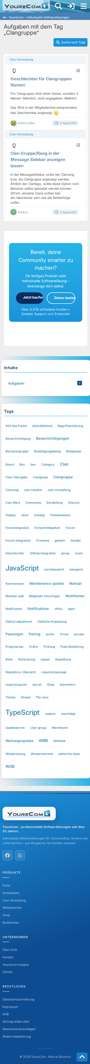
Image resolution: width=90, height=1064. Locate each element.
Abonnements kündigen (19, 1029)
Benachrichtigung (18, 438)
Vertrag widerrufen (15, 1021)
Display (11, 515)
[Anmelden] (71, 6)
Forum (70, 528)
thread (25, 697)
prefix (50, 634)
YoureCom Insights (15, 965)
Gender (75, 540)
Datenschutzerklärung (18, 999)
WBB (43, 740)
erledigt (39, 515)
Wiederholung (15, 754)
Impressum (10, 1007)
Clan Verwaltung (21, 59)
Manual (75, 583)
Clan (64, 464)
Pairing (34, 634)
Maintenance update (47, 583)
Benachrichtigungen (52, 438)
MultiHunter (10, 922)
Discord (73, 502)
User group (38, 728)
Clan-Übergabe (17, 477)
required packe (16, 684)
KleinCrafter (26, 123)
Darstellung (54, 502)
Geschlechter (15, 553)
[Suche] (59, 6)
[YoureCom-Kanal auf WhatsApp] (20, 855)
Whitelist (59, 741)
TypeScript (23, 712)
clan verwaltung (59, 490)
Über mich (9, 950)
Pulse (6, 885)
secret (37, 684)
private (79, 634)
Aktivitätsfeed (42, 426)
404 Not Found (16, 426)
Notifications (38, 608)
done (25, 515)
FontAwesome (60, 515)
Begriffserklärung (70, 426)
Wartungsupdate (19, 740)
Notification (14, 609)
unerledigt (68, 714)
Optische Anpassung (52, 621)
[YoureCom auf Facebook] (7, 855)
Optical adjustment (19, 621)
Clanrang (12, 490)
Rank (9, 659)
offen (58, 609)
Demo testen (64, 298)
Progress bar (15, 647)
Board (10, 464)
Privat (64, 634)
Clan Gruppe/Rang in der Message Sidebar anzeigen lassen (37, 159)
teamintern (67, 684)
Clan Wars (13, 502)
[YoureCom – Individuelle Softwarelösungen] (26, 5)
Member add (15, 596)
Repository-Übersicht (21, 672)
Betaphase (73, 451)
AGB (5, 1014)
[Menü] (83, 6)
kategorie (76, 569)
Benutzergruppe (17, 451)
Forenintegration (17, 528)
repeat (45, 659)
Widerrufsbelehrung (16, 1036)
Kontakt (8, 957)
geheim (59, 540)
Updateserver (15, 728)
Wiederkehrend (42, 754)
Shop (50, 684)
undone (50, 714)
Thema (11, 697)
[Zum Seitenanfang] (82, 1057)
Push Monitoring (72, 647)
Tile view (42, 697)
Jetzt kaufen (33, 297)
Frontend (42, 540)
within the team (69, 754)
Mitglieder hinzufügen (44, 596)
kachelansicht (54, 569)
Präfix (33, 647)
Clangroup (40, 477)
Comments (33, 502)
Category (47, 464)
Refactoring (26, 659)
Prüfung (49, 647)
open (71, 609)
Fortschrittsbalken (47, 528)
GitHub (7, 972)
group (65, 553)
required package (54, 672)
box (33, 464)
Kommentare (15, 583)
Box (22, 464)
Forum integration (18, 540)
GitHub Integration (43, 553)
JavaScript (22, 568)
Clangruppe (63, 477)
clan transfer (33, 490)
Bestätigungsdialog (47, 451)
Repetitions (63, 659)
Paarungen (14, 634)
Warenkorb (60, 728)
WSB (10, 766)
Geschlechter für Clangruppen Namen (41, 81)
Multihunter (75, 596)
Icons (78, 553)
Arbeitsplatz (11, 893)
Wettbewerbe (12, 907)
